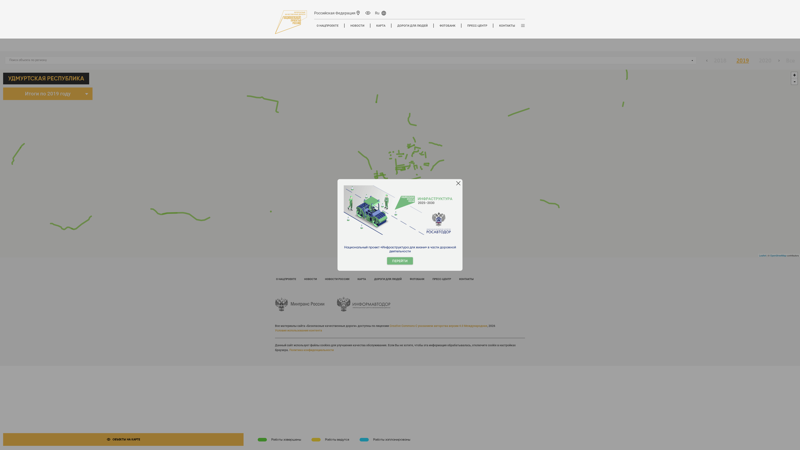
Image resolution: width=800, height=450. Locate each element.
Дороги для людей (412, 25)
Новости (357, 25)
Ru (377, 13)
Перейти (400, 261)
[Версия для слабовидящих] (368, 13)
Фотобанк (447, 25)
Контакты (507, 25)
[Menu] (523, 25)
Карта (380, 25)
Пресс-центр (477, 25)
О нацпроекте (328, 25)
